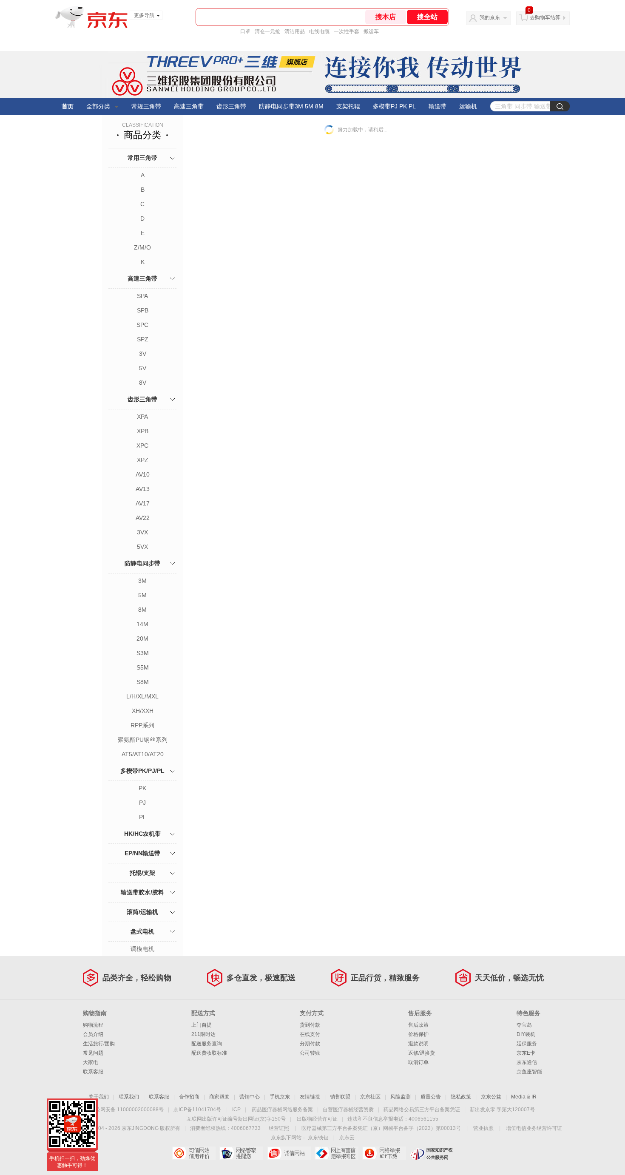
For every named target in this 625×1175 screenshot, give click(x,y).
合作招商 (189, 1097)
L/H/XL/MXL (142, 696)
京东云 (347, 1138)
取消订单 (418, 1062)
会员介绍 (93, 1034)
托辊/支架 (142, 872)
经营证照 (279, 1128)
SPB (142, 310)
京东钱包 (318, 1138)
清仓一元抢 (267, 31)
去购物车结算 (545, 17)
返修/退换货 (421, 1053)
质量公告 (430, 1097)
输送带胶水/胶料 (142, 892)
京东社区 (370, 1097)
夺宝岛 (524, 1025)
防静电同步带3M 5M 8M (291, 106)
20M (142, 638)
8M (142, 609)
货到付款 (310, 1025)
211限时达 (203, 1034)
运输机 (468, 106)
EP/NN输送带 (142, 853)
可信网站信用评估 (194, 1153)
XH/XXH (142, 710)
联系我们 (129, 1097)
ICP (236, 1110)
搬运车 (371, 31)
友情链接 (310, 1097)
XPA (142, 416)
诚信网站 (289, 1153)
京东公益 (491, 1097)
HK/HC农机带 (142, 833)
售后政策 (418, 1025)
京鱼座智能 (529, 1072)
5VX (142, 546)
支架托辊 (348, 106)
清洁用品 (294, 31)
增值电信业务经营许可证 (534, 1128)
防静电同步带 (142, 563)
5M (142, 595)
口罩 (245, 31)
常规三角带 (146, 106)
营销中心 (249, 1097)
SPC (142, 324)
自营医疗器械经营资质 (348, 1110)
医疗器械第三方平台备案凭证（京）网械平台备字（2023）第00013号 (381, 1128)
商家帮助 (219, 1097)
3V (142, 353)
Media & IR (524, 1097)
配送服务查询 (206, 1044)
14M (142, 624)
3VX (142, 532)
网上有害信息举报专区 (336, 1153)
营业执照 (483, 1128)
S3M (142, 653)
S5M (142, 667)
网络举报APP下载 (384, 1153)
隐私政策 (461, 1097)
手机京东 (280, 1097)
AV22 (143, 517)
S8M (142, 681)
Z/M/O (142, 247)
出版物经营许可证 (317, 1119)
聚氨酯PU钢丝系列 (143, 739)
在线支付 (310, 1034)
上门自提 (201, 1025)
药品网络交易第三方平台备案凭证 (422, 1110)
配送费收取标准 (209, 1053)
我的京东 (490, 17)
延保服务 (527, 1044)
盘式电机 (142, 931)
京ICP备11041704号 (197, 1110)
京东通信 (527, 1062)
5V (142, 368)
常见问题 (93, 1053)
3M (142, 580)
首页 (68, 106)
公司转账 (310, 1053)
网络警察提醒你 (241, 1153)
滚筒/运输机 (142, 911)
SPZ (142, 339)
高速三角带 (189, 106)
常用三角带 (142, 157)
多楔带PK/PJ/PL (142, 770)
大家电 (90, 1062)
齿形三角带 (231, 106)
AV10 (143, 474)
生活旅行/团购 (99, 1044)
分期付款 (310, 1044)
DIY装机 (526, 1034)
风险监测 (400, 1097)
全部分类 (98, 106)
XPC (142, 445)
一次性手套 (346, 31)
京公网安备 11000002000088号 (127, 1110)
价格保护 (418, 1034)
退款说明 (418, 1044)
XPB (142, 431)
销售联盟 (340, 1097)
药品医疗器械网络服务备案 (282, 1110)
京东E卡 (526, 1053)
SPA (142, 295)
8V (142, 382)
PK (142, 788)
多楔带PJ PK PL (394, 106)
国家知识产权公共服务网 (432, 1153)
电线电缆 (319, 31)
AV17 (143, 503)
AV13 (143, 488)
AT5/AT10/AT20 (143, 754)
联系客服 (93, 1072)
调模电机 (142, 948)
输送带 (437, 106)
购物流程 (93, 1025)
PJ (142, 802)
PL (142, 817)
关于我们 (98, 1097)
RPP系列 (142, 725)
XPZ (142, 460)
